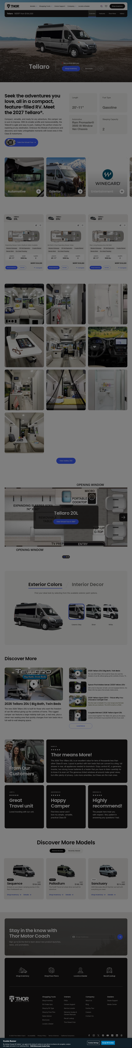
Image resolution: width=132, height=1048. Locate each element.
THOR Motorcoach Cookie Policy (40, 1046)
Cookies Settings (93, 1043)
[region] (66, 1043)
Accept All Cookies (108, 1043)
